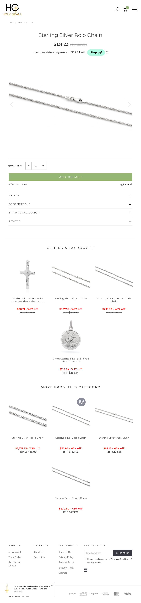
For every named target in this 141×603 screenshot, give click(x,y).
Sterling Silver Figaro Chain (71, 298)
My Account (15, 552)
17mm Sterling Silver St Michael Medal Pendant (70, 360)
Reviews (15, 221)
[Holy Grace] (13, 9)
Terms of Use (65, 552)
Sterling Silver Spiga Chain (70, 437)
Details (14, 195)
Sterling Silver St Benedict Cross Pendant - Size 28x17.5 (27, 300)
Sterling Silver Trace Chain (114, 437)
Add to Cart (70, 177)
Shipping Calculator (24, 212)
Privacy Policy (66, 557)
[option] (70, 103)
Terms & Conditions (120, 559)
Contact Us (39, 557)
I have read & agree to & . (109, 561)
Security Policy (66, 567)
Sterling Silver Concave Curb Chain (114, 300)
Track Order (15, 557)
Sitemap (63, 572)
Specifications (19, 204)
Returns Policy (66, 562)
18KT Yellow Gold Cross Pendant (30, 588)
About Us (38, 552)
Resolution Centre (14, 564)
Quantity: (15, 166)
